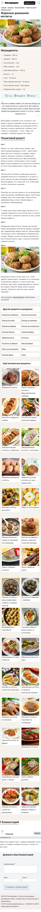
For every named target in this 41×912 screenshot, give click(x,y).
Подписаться (30, 3)
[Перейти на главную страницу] (12, 3)
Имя (6, 877)
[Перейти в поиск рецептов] (39, 3)
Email (24, 877)
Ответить (37, 833)
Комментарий (9, 864)
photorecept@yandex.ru (15, 904)
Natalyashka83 (18, 297)
